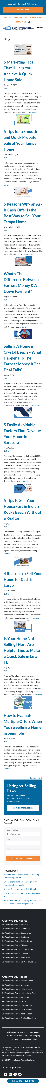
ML (7, 88)
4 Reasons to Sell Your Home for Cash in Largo (23, 579)
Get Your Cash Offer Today (16, 17)
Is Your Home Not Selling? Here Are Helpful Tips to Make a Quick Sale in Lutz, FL (22, 650)
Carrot (32, 1060)
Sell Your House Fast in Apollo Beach (17, 1013)
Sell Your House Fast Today (17, 1032)
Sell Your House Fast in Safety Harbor (17, 941)
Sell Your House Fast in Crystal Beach (17, 1005)
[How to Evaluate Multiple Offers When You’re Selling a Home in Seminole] (23, 702)
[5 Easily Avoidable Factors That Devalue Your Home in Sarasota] (23, 412)
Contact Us (21, 22)
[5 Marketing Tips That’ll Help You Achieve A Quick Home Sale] (23, 49)
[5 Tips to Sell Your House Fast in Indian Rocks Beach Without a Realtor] (23, 488)
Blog (35, 1039)
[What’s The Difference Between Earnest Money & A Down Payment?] (23, 261)
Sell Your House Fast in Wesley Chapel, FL (19, 1018)
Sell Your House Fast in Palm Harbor (17, 1009)
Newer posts (34, 778)
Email (8, 848)
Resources (13, 1039)
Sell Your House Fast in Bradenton (16, 937)
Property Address (13, 830)
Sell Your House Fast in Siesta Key (15, 928)
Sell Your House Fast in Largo (14, 1001)
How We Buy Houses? (14, 1036)
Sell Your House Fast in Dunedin (15, 953)
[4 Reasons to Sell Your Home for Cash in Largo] (23, 561)
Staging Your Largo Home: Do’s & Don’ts (20, 889)
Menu (40, 27)
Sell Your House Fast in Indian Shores (17, 989)
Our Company (36, 17)
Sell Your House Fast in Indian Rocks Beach (19, 993)
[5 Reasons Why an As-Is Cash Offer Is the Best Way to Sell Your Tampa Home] (23, 192)
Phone (8, 839)
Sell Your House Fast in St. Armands (16, 933)
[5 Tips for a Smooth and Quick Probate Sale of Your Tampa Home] (23, 119)
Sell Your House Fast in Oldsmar (15, 945)
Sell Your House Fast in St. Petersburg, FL (19, 962)
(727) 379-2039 (14, 1067)
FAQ (26, 1036)
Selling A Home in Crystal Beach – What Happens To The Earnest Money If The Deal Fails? (22, 358)
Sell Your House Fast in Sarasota (15, 924)
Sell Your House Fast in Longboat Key (17, 949)
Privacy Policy (25, 1039)
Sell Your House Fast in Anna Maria (16, 957)
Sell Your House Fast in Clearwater (16, 985)
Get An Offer (23, 9)
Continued (31, 112)
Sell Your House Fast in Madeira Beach (17, 980)
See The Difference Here (23, 808)
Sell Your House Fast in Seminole (15, 997)
